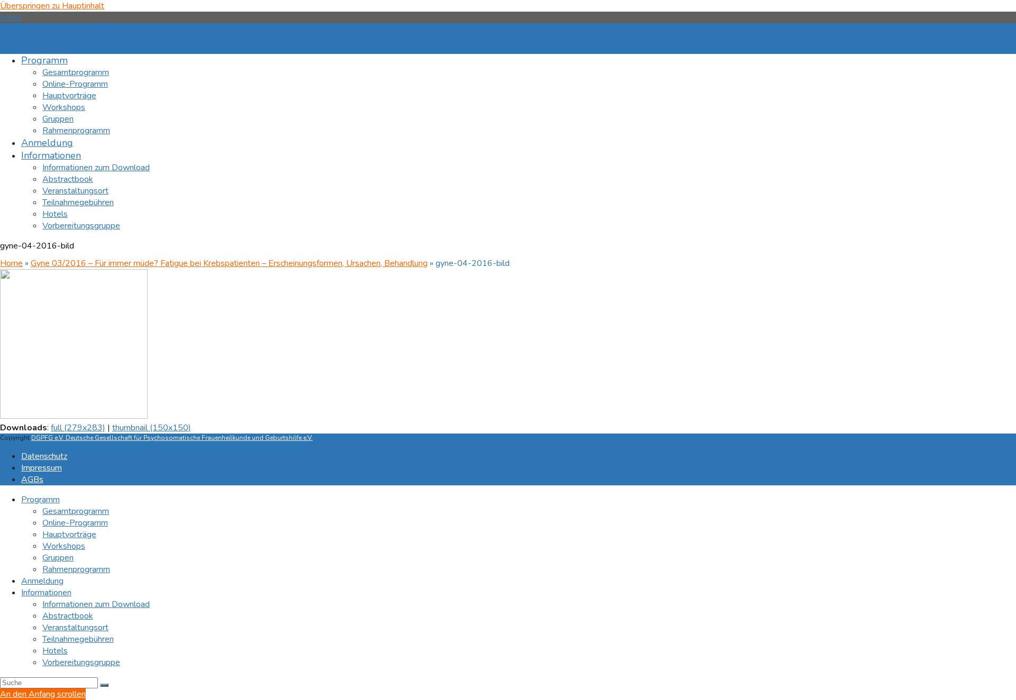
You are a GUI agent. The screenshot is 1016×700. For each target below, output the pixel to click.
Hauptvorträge (69, 534)
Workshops (63, 546)
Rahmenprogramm (76, 569)
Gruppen (58, 558)
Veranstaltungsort (75, 627)
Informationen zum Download (96, 604)
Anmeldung (42, 581)
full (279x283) (78, 428)
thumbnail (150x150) (151, 428)
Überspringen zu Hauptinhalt (52, 6)
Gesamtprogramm (75, 511)
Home (11, 263)
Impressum (41, 468)
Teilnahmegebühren (78, 639)
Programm (40, 499)
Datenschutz (44, 456)
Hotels (55, 651)
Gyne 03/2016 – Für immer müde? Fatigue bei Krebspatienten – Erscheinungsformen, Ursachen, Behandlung (229, 263)
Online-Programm (75, 523)
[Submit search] (104, 685)
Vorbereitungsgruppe (81, 662)
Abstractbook (67, 616)
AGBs (32, 479)
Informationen (46, 592)
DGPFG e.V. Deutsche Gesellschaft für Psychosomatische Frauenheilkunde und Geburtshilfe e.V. (172, 438)
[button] (10, 17)
